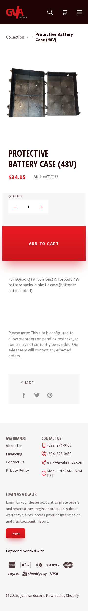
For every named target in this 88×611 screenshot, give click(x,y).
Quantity (15, 196)
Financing (14, 453)
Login (16, 533)
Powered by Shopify (62, 595)
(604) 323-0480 (59, 453)
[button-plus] (41, 206)
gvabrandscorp (32, 595)
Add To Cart (44, 243)
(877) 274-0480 (59, 445)
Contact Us (15, 462)
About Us (13, 445)
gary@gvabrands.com (64, 462)
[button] (65, 13)
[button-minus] (15, 206)
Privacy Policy (17, 470)
